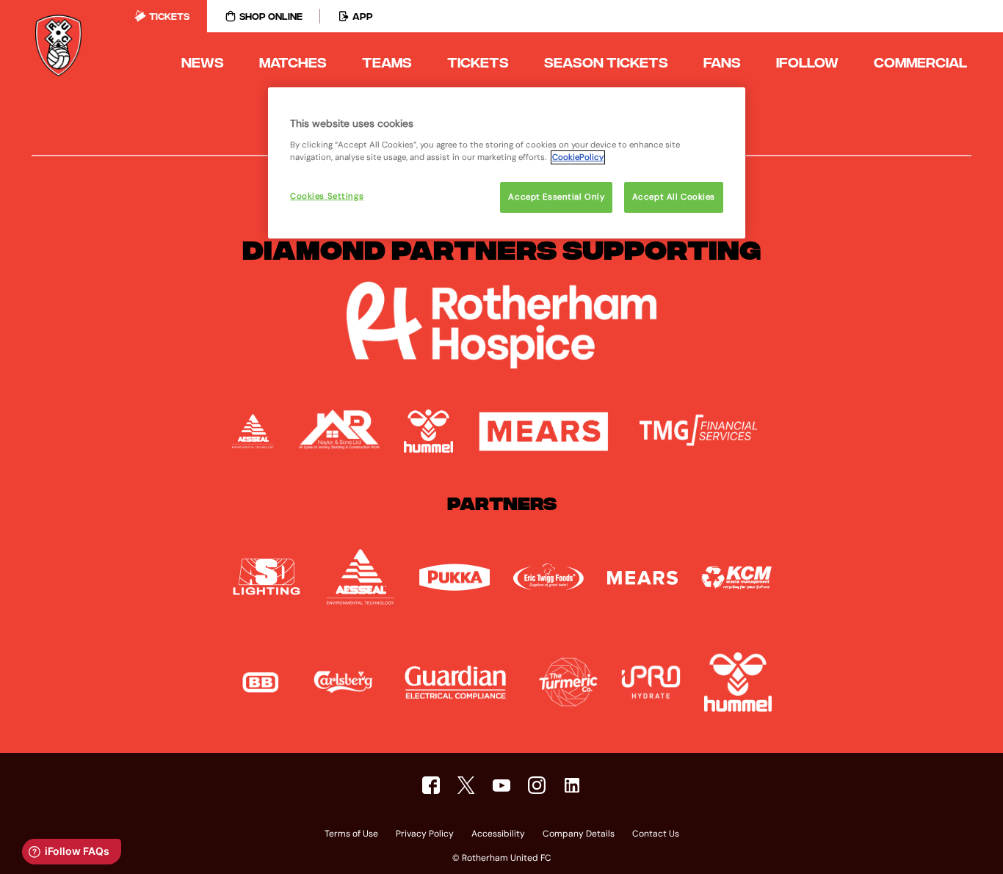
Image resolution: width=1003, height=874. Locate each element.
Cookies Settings (326, 196)
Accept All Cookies (673, 197)
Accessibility (498, 834)
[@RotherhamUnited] (466, 785)
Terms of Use (351, 834)
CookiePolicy (578, 157)
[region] (506, 162)
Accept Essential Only (556, 197)
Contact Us (655, 834)
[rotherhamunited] (431, 785)
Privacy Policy (425, 834)
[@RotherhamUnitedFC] (501, 785)
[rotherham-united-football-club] (572, 785)
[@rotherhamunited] (537, 785)
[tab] (162, 16)
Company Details (579, 834)
